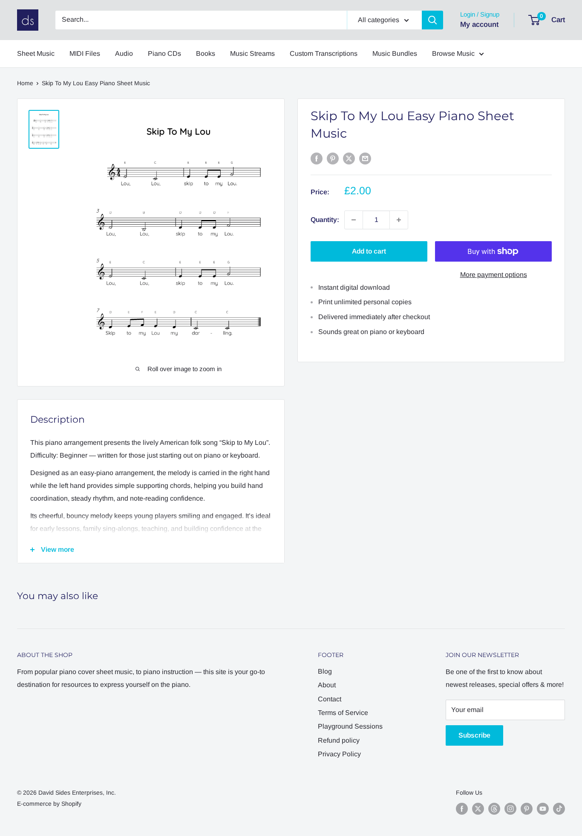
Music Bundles (394, 53)
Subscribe (474, 735)
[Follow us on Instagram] (510, 809)
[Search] (432, 20)
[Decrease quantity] (354, 220)
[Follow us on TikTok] (559, 809)
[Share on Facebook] (317, 158)
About (327, 685)
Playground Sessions (350, 726)
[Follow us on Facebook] (462, 809)
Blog (325, 671)
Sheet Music (36, 53)
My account (479, 24)
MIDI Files (84, 53)
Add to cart (369, 251)
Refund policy (339, 740)
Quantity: (325, 219)
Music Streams (252, 53)
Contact (329, 699)
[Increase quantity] (399, 220)
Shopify (71, 803)
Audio (124, 53)
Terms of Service (343, 712)
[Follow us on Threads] (494, 809)
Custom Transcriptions (323, 53)
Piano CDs (164, 53)
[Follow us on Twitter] (478, 809)
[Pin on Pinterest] (333, 158)
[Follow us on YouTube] (543, 809)
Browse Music (453, 53)
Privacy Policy (339, 754)
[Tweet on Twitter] (349, 158)
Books (205, 53)
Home (25, 83)
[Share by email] (365, 158)
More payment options (493, 274)
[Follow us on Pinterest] (527, 809)
